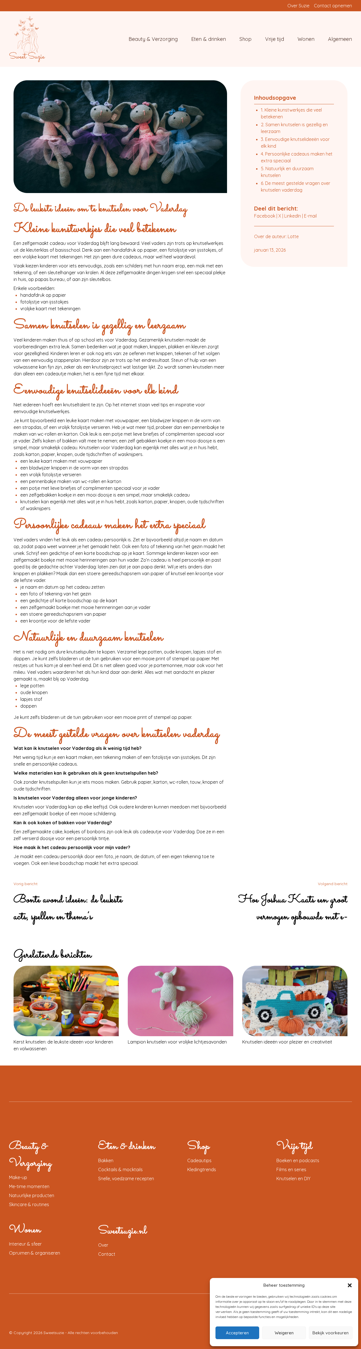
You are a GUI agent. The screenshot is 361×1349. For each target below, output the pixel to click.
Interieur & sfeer (25, 1244)
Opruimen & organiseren (34, 1253)
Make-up (18, 1177)
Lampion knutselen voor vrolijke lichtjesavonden (177, 1042)
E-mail (310, 216)
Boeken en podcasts (297, 1160)
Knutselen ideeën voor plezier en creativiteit (287, 1042)
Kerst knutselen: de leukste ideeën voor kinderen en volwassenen (63, 1045)
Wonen (306, 39)
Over (103, 1245)
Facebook (264, 216)
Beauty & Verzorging (153, 39)
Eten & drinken (208, 39)
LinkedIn (292, 216)
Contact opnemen (333, 5)
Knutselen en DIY (293, 1178)
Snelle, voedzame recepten (126, 1178)
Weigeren (284, 1332)
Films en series (291, 1169)
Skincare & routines (29, 1204)
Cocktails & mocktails (120, 1169)
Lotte (293, 236)
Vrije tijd (274, 39)
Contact (106, 1254)
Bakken (105, 1160)
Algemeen (340, 39)
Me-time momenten (29, 1186)
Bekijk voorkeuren (330, 1332)
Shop (245, 39)
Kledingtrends (201, 1169)
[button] (350, 1285)
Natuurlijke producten (31, 1195)
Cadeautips (199, 1160)
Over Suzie (298, 5)
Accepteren (237, 1332)
